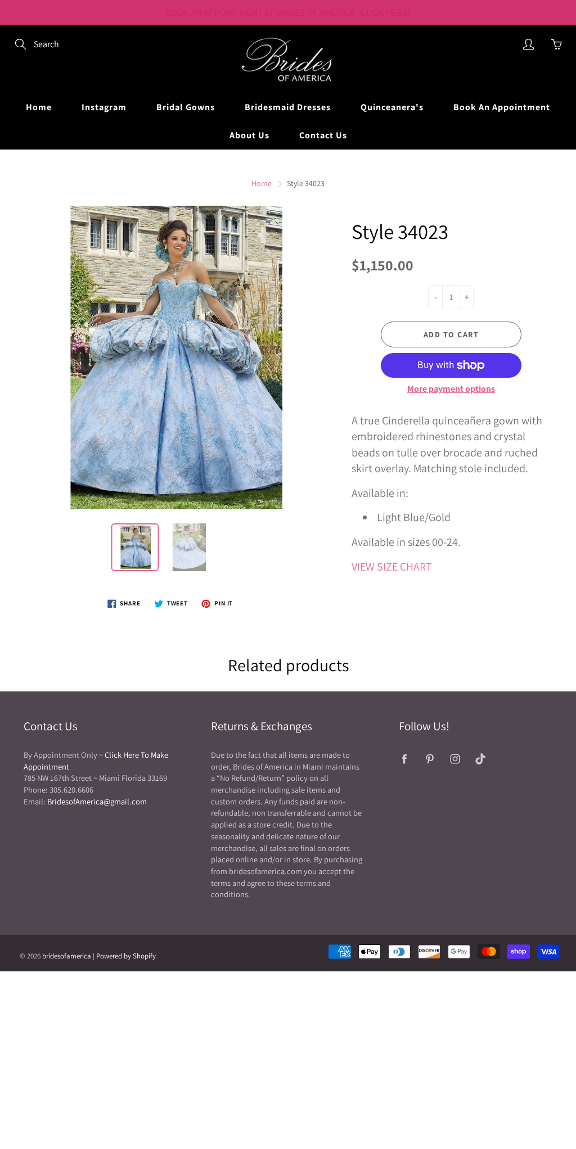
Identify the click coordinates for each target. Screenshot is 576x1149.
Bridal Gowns (185, 107)
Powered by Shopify (126, 956)
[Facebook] (405, 759)
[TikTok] (480, 759)
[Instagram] (455, 759)
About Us (249, 135)
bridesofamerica (66, 956)
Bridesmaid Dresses (288, 107)
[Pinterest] (430, 759)
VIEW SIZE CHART (392, 566)
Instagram (104, 107)
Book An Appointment (501, 107)
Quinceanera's (392, 107)
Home (39, 107)
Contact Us (323, 135)
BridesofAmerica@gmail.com (97, 801)
